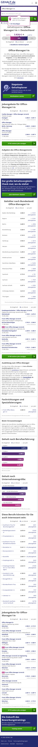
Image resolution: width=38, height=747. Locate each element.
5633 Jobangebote (32, 561)
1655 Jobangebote (32, 552)
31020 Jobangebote (32, 531)
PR (13, 168)
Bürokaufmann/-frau (9, 584)
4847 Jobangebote (32, 253)
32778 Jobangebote (32, 602)
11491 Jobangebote (32, 230)
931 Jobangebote (32, 236)
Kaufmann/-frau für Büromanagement (9, 526)
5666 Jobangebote (32, 297)
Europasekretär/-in (9, 590)
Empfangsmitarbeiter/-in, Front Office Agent (9, 567)
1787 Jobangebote (32, 537)
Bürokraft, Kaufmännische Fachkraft (9, 602)
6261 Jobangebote (32, 526)
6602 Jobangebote (32, 574)
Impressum (19, 744)
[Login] (32, 3)
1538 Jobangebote (32, 580)
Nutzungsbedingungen (20, 741)
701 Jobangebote (32, 275)
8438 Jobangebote (32, 269)
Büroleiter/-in (7, 547)
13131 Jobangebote (32, 214)
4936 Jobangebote (32, 225)
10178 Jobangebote (32, 247)
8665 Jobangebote (32, 292)
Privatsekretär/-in (8, 536)
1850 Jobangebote (32, 596)
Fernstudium (27, 377)
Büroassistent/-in (8, 551)
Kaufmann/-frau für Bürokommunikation (9, 542)
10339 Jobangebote (32, 258)
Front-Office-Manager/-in (9, 411)
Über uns (4, 741)
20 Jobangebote (31, 556)
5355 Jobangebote (32, 286)
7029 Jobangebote (32, 281)
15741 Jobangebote (32, 219)
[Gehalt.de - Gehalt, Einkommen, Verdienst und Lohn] (8, 3)
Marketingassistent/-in (9, 531)
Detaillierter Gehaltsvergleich (19, 44)
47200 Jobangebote (32, 567)
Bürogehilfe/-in (7, 579)
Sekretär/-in (6, 595)
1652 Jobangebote (32, 585)
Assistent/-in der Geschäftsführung (8, 574)
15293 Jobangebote (32, 264)
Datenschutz (5, 744)
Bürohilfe (6, 556)
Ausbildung (15, 370)
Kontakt (12, 744)
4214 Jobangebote (32, 241)
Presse (10, 741)
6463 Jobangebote (32, 542)
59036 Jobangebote (32, 411)
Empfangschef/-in (8, 560)
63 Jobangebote (31, 547)
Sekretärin (20, 78)
